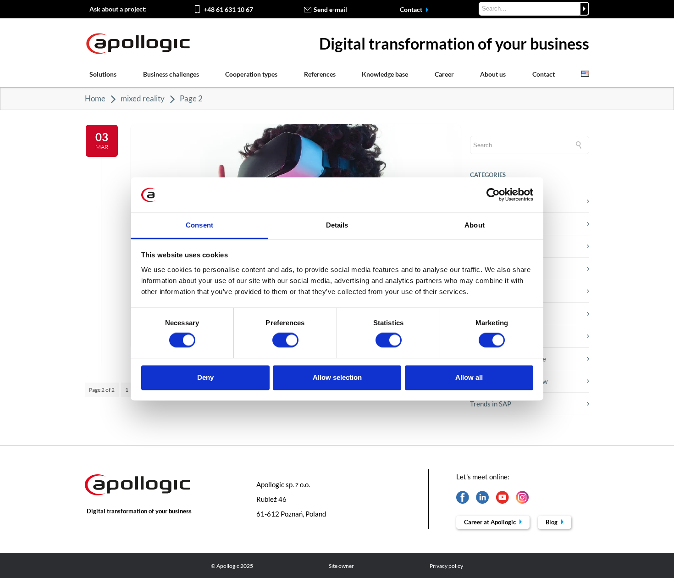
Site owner (341, 565)
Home (95, 98)
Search (584, 9)
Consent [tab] (199, 225)
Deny (205, 377)
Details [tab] (337, 225)
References (320, 74)
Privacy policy (446, 565)
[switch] (285, 340)
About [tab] (474, 225)
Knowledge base (385, 74)
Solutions (102, 74)
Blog (552, 522)
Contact (412, 9)
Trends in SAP (490, 404)
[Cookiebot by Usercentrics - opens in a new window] (493, 195)
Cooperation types (251, 74)
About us (493, 74)
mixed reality (143, 98)
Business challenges (171, 74)
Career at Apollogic (490, 522)
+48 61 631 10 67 (228, 9)
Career (444, 74)
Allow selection (337, 377)
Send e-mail (330, 9)
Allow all (469, 377)
